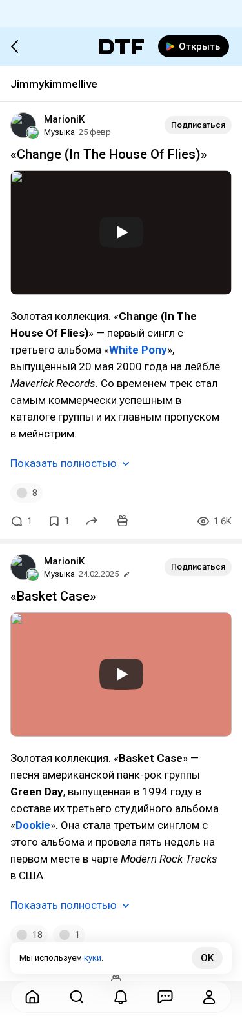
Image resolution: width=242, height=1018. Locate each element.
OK (207, 958)
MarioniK (64, 119)
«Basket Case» (53, 596)
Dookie (32, 825)
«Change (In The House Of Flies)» (108, 154)
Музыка (59, 132)
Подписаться (198, 125)
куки (92, 958)
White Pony (138, 349)
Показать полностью (63, 463)
